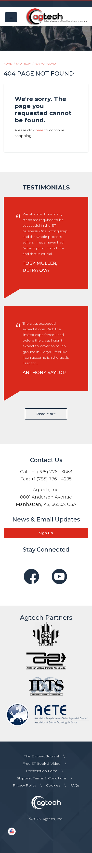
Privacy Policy (24, 785)
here (39, 130)
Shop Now (23, 63)
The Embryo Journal (41, 756)
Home (8, 63)
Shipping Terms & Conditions (41, 778)
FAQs (74, 785)
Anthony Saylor (44, 372)
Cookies (53, 785)
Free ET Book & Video (42, 763)
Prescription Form (41, 771)
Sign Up (46, 533)
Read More (46, 414)
